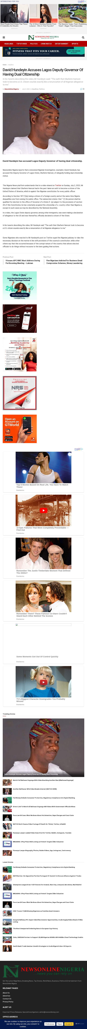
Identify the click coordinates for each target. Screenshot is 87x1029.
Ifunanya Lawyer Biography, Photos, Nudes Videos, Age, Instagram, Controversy (42, 850)
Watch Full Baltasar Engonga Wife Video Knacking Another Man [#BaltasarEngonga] (43, 780)
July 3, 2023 (26, 89)
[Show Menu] (4, 37)
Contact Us (7, 999)
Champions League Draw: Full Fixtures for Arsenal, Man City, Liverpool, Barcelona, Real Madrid (47, 885)
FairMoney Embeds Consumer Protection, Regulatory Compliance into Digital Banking (44, 798)
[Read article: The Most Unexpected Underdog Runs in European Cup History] (7, 931)
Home (4, 65)
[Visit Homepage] (43, 37)
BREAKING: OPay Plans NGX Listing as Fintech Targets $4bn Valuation (38, 842)
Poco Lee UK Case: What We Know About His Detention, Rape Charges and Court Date (43, 815)
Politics (33, 44)
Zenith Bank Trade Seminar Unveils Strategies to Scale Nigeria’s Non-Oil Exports (42, 946)
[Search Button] (83, 37)
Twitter (58, 185)
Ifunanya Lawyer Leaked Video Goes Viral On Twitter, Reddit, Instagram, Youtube (42, 833)
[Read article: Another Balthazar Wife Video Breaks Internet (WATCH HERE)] (7, 791)
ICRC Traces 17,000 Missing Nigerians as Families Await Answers (36, 911)
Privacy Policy (8, 1002)
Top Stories (21, 44)
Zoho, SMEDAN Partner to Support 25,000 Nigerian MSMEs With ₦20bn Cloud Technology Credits (48, 937)
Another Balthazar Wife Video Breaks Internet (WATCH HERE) (35, 789)
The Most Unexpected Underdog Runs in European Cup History (35, 928)
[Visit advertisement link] (43, 52)
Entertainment (61, 44)
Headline (10, 65)
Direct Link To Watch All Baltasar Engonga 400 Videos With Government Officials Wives (44, 806)
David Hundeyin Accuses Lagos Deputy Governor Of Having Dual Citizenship (31, 774)
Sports (75, 44)
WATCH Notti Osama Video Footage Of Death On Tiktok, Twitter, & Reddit (39, 824)
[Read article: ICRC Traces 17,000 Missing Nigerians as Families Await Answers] (7, 913)
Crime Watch (46, 44)
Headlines (8, 44)
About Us (6, 993)
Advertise (6, 996)
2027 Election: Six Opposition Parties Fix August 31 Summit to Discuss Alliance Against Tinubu (47, 876)
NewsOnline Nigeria (12, 89)
